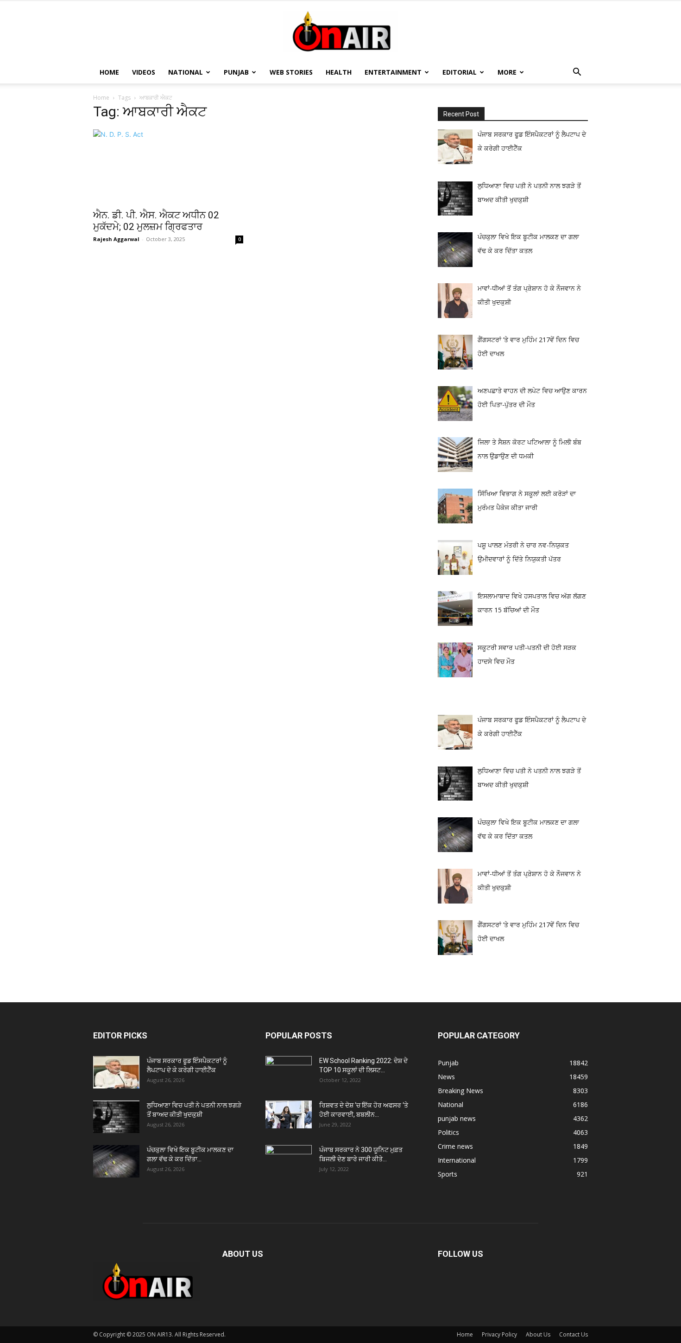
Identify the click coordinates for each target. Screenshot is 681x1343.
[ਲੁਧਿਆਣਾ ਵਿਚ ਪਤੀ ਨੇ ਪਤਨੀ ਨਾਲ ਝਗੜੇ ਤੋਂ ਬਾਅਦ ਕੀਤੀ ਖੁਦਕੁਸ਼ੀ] (116, 1117)
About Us (538, 1334)
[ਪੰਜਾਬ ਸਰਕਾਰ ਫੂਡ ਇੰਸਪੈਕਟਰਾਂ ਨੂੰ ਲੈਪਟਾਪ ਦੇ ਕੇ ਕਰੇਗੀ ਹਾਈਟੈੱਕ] (116, 1072)
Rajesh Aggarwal (116, 239)
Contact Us (573, 1334)
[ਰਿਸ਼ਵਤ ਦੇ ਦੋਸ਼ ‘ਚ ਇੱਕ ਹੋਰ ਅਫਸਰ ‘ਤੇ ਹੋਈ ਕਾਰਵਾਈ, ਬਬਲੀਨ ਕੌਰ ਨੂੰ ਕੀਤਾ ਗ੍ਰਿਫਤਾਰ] (288, 1114)
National (185, 72)
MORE (507, 72)
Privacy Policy (499, 1334)
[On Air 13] (340, 31)
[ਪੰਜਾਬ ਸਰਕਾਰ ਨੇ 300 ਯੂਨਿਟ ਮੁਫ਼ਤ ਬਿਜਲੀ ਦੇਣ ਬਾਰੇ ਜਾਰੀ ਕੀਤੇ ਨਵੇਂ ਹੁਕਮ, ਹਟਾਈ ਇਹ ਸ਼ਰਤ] (288, 1159)
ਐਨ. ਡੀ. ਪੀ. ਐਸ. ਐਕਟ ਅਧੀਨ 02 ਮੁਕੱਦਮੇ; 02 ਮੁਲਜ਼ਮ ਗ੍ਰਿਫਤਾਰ (156, 221)
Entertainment (393, 72)
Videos (143, 72)
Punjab (236, 72)
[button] (577, 73)
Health (339, 72)
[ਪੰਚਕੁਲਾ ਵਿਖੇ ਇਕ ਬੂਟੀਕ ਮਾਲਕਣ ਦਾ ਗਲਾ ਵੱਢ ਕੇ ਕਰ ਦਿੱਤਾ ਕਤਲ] (116, 1161)
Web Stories (291, 72)
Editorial (459, 72)
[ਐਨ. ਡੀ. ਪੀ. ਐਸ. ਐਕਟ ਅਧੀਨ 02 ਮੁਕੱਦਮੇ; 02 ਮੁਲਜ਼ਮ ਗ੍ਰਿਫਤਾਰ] (168, 166)
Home (109, 72)
